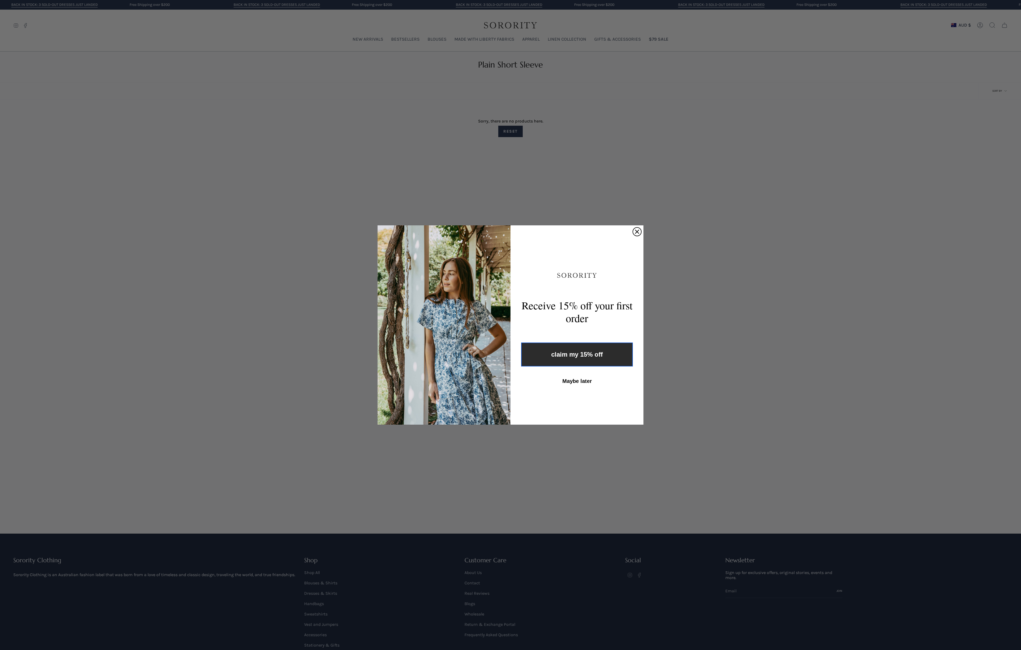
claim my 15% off (577, 354)
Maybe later (577, 381)
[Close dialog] (637, 231)
